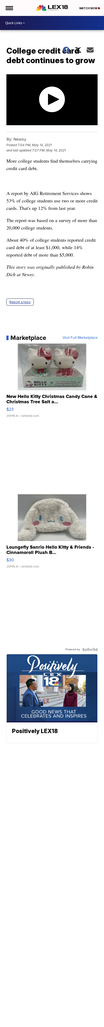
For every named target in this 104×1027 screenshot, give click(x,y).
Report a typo (20, 302)
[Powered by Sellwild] (90, 649)
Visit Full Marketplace (80, 338)
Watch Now (88, 8)
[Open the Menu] (9, 8)
